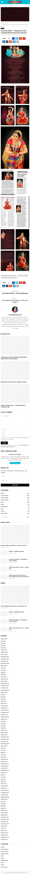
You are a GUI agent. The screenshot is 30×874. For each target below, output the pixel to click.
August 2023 (4, 719)
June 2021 (3, 777)
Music (2, 509)
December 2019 (5, 817)
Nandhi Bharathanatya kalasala (9, 277)
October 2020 (4, 795)
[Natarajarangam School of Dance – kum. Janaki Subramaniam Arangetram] (4, 576)
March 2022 (4, 757)
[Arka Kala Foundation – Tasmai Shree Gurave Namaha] (4, 561)
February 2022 (4, 759)
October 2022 (4, 741)
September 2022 (5, 743)
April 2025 (3, 674)
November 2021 (5, 766)
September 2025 (5, 663)
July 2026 (3, 641)
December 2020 (5, 790)
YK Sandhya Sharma (6, 34)
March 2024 (4, 703)
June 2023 (3, 723)
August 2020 (4, 799)
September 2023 (5, 717)
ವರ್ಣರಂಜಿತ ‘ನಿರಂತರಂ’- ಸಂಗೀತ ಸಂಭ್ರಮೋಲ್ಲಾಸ (15, 293)
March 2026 (4, 650)
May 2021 (3, 779)
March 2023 (4, 730)
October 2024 (4, 688)
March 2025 (4, 676)
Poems (2, 511)
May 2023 (3, 725)
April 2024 (3, 701)
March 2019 (4, 830)
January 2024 (4, 708)
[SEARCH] (27, 517)
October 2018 (4, 835)
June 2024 (3, 697)
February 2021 (4, 786)
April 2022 (3, 754)
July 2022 (3, 748)
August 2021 (4, 772)
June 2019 (3, 828)
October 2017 (4, 839)
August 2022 (4, 746)
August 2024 (4, 692)
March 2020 (4, 810)
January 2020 (4, 815)
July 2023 (3, 721)
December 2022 (5, 737)
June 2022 (3, 750)
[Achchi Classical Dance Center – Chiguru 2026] (4, 568)
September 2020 (5, 797)
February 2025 (4, 679)
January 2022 (4, 761)
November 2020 (5, 792)
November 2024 (5, 685)
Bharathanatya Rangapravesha (9, 275)
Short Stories (4, 513)
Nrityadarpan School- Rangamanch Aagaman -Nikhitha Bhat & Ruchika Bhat (14, 357)
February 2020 (4, 812)
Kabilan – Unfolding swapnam (16, 551)
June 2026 (3, 643)
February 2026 (4, 652)
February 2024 (4, 705)
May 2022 (3, 752)
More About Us (14, 463)
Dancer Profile (4, 497)
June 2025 (3, 670)
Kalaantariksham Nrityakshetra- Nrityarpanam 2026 (14, 545)
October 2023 (4, 714)
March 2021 (4, 783)
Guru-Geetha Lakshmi (23, 275)
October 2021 (4, 768)
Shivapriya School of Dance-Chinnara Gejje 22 (15, 301)
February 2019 (4, 832)
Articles (2, 493)
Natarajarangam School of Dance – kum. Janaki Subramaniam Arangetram (19, 575)
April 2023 (3, 728)
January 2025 (4, 681)
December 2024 (5, 683)
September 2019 (5, 824)
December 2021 (5, 763)
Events (2, 28)
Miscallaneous (4, 506)
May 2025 (3, 672)
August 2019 (4, 826)
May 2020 (3, 806)
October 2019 (4, 821)
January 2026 (4, 654)
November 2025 (5, 659)
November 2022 (5, 739)
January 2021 (4, 788)
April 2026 (3, 647)
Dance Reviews (4, 495)
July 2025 (3, 668)
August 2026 (4, 639)
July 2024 (3, 694)
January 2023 (4, 734)
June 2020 (3, 804)
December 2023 (5, 710)
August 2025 (4, 665)
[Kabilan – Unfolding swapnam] (4, 553)
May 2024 (3, 699)
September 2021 (5, 770)
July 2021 (3, 774)
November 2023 (5, 712)
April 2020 (3, 808)
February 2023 (4, 732)
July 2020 (3, 801)
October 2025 (4, 661)
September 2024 (5, 690)
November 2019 (5, 819)
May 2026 (3, 645)
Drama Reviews (5, 500)
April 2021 (3, 781)
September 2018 (5, 837)
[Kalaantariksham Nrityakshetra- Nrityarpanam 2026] (15, 534)
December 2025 (5, 656)
